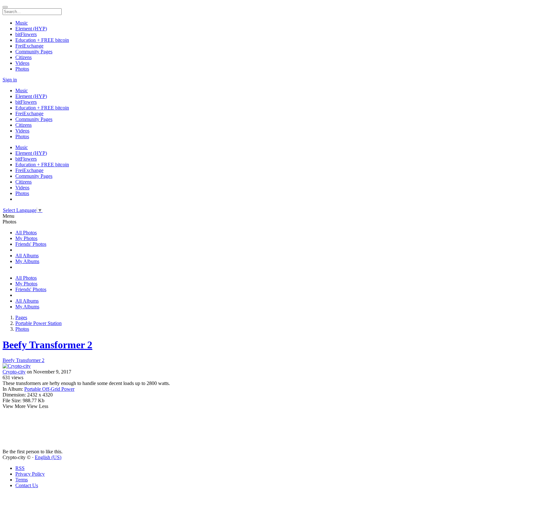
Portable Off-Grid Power (49, 389)
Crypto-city (14, 371)
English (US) (48, 457)
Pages (21, 317)
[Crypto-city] (276, 366)
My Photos (26, 238)
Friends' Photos (30, 244)
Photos (22, 329)
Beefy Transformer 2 (47, 345)
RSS (20, 468)
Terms (21, 479)
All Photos (26, 232)
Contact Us (26, 485)
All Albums (27, 255)
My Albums (27, 261)
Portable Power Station (38, 323)
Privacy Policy (30, 474)
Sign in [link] (10, 79)
